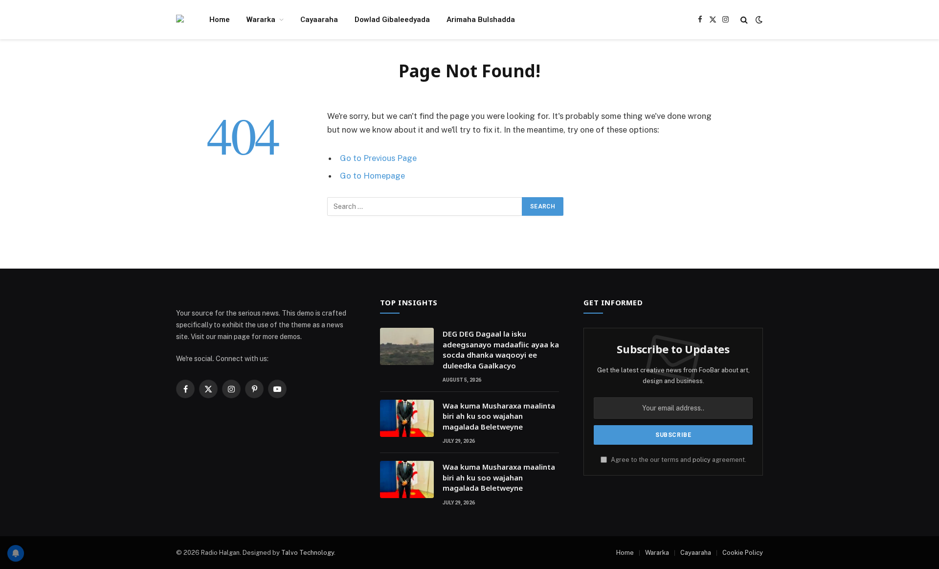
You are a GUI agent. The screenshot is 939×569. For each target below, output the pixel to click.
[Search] (744, 20)
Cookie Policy (742, 552)
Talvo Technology (307, 552)
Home (219, 19)
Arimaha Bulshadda (481, 19)
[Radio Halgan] (180, 20)
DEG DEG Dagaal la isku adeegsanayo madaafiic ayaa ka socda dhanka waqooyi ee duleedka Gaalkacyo (501, 349)
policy (702, 459)
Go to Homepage (372, 176)
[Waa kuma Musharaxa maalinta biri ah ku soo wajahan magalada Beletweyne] (407, 418)
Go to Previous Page (378, 158)
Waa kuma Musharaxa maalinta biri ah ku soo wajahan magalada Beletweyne (499, 416)
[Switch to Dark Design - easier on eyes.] (758, 19)
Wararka (260, 19)
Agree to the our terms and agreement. (677, 459)
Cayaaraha (319, 19)
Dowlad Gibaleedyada (392, 19)
